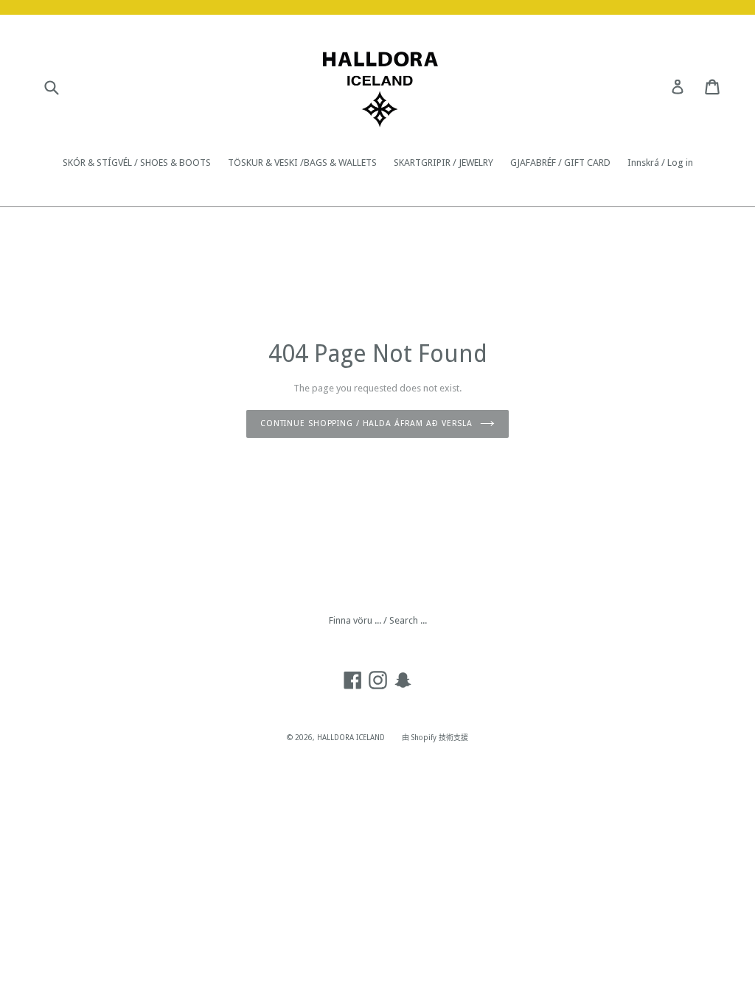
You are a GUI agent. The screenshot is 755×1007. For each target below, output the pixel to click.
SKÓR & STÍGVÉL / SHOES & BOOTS (137, 162)
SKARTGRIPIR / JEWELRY (443, 162)
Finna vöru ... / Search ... (378, 620)
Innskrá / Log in (660, 162)
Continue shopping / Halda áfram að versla (366, 423)
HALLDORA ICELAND (351, 738)
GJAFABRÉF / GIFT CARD (560, 162)
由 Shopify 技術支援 (435, 738)
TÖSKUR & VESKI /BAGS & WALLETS (302, 162)
